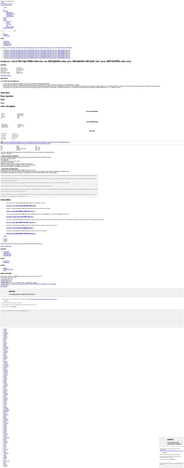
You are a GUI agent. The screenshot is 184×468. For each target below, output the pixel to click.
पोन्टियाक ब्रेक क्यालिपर (24, 284)
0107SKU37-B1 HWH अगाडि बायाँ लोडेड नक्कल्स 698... (21, 206)
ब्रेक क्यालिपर (9, 12)
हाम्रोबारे (5, 20)
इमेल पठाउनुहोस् (4, 286)
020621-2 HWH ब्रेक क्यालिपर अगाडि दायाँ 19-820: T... (21, 211)
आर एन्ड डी (8, 21)
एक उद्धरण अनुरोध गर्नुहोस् (6, 246)
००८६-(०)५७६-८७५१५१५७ (6, 278)
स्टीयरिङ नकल (9, 15)
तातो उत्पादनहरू (28, 282)
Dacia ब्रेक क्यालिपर (51, 284)
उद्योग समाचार (6, 262)
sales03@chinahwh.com (6, 281)
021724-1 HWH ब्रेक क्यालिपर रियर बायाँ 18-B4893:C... (21, 222)
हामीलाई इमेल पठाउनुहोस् (6, 75)
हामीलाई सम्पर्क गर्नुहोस (8, 28)
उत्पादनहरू (5, 11)
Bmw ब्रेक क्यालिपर (14, 284)
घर (4, 10)
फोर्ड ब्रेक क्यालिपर (43, 284)
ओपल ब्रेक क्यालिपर (5, 284)
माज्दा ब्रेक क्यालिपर (34, 284)
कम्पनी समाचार (6, 261)
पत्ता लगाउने (8, 24)
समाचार (5, 17)
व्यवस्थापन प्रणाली (10, 26)
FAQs (4, 19)
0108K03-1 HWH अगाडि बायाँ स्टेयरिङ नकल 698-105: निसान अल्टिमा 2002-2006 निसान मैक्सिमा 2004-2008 (26, 143)
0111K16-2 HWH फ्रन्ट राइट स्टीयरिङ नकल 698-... (20, 228)
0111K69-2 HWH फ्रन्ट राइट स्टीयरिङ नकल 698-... (20, 217)
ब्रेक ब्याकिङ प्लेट (10, 16)
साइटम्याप (35, 282)
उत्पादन (7, 22)
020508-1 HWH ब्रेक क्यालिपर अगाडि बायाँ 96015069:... (21, 233)
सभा (7, 25)
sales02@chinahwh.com (6, 5)
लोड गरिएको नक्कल (10, 13)
